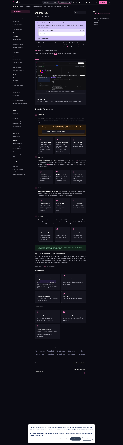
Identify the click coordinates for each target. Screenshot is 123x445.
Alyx (48, 164)
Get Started (15, 6)
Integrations (28, 6)
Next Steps (95, 22)
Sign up (37, 50)
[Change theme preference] (109, 2)
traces (37, 45)
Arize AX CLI (67, 247)
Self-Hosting (57, 6)
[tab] (40, 30)
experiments (67, 47)
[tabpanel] (62, 34)
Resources (95, 24)
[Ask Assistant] (83, 30)
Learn (45, 6)
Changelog (65, 6)
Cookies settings (64, 438)
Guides (21, 6)
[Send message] (84, 373)
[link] (60, 99)
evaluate (78, 45)
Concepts (50, 6)
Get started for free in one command (101, 13)
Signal (53, 45)
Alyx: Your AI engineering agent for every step (102, 19)
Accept (75, 438)
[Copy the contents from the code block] (81, 30)
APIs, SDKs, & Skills (37, 6)
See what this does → (43, 38)
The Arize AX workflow (98, 16)
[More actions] (85, 12)
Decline (87, 438)
